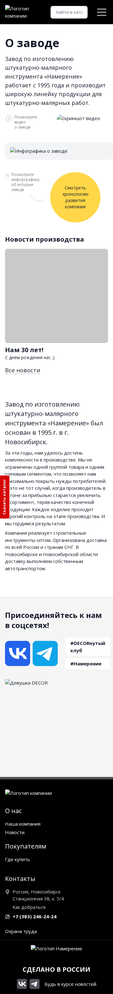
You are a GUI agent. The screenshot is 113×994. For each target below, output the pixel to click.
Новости (14, 832)
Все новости (22, 370)
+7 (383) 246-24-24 (34, 916)
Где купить (17, 859)
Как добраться (29, 907)
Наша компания (22, 824)
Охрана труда (21, 931)
